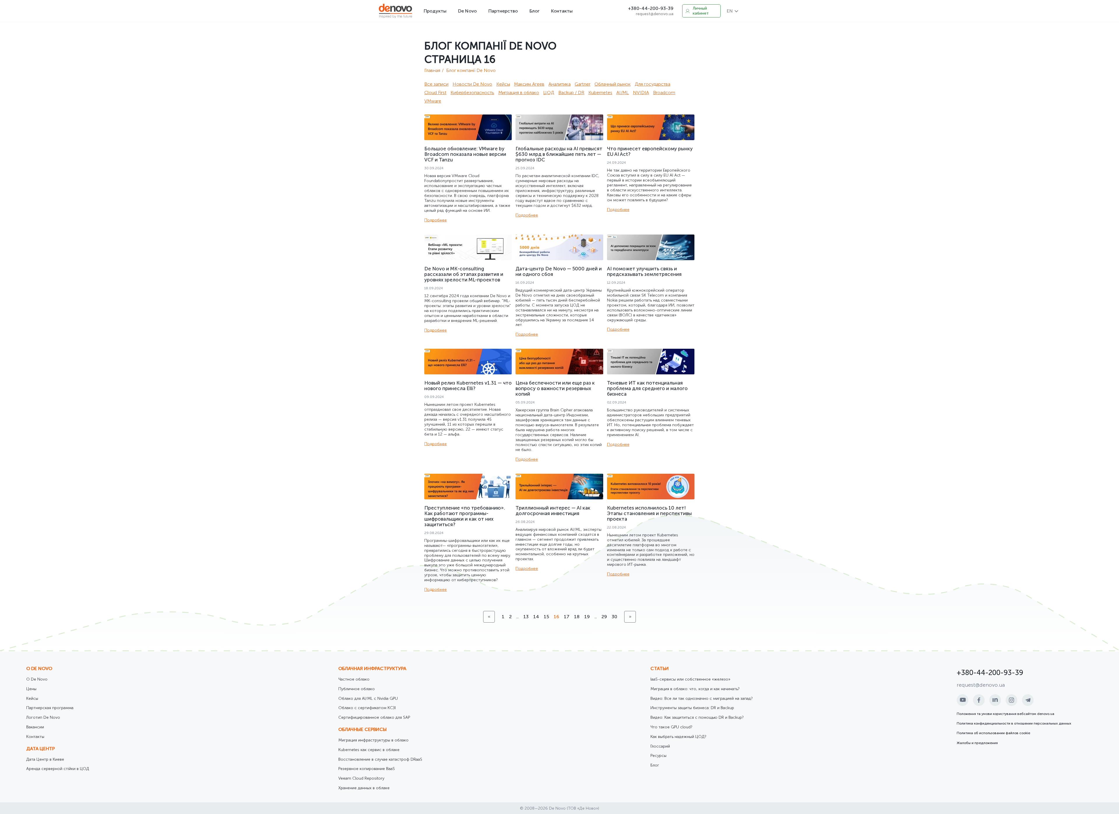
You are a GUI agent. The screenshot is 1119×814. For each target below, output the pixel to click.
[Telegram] (1028, 700)
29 (604, 616)
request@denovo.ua (654, 14)
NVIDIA (641, 92)
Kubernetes (600, 92)
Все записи (436, 84)
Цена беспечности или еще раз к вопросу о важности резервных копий (555, 388)
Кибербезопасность (472, 92)
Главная (432, 70)
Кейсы (503, 84)
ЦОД (548, 92)
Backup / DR (571, 92)
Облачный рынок (612, 84)
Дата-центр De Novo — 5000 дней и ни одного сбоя (558, 271)
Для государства (652, 84)
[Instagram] (1011, 700)
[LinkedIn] (995, 700)
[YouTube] (962, 700)
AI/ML (622, 92)
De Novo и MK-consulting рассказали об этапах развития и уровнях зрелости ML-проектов (463, 274)
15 (546, 616)
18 (577, 616)
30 (614, 616)
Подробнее (435, 220)
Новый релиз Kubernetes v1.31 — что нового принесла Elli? (468, 385)
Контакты (562, 11)
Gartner (582, 84)
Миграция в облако (518, 92)
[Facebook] (979, 700)
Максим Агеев (529, 84)
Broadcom (664, 92)
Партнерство (503, 11)
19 (587, 616)
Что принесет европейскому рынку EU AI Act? (650, 151)
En (730, 11)
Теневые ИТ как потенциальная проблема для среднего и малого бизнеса (647, 388)
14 (536, 616)
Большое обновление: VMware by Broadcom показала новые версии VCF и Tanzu (465, 154)
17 (566, 616)
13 (526, 616)
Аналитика (559, 84)
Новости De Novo (472, 84)
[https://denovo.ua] (395, 11)
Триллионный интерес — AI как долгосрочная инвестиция (552, 510)
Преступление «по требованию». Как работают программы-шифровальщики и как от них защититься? (464, 516)
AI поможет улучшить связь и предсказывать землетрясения (644, 271)
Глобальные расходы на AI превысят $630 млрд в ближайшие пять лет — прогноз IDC (558, 154)
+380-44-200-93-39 (650, 8)
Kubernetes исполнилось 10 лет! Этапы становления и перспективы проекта (649, 513)
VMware (432, 101)
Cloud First (435, 92)
